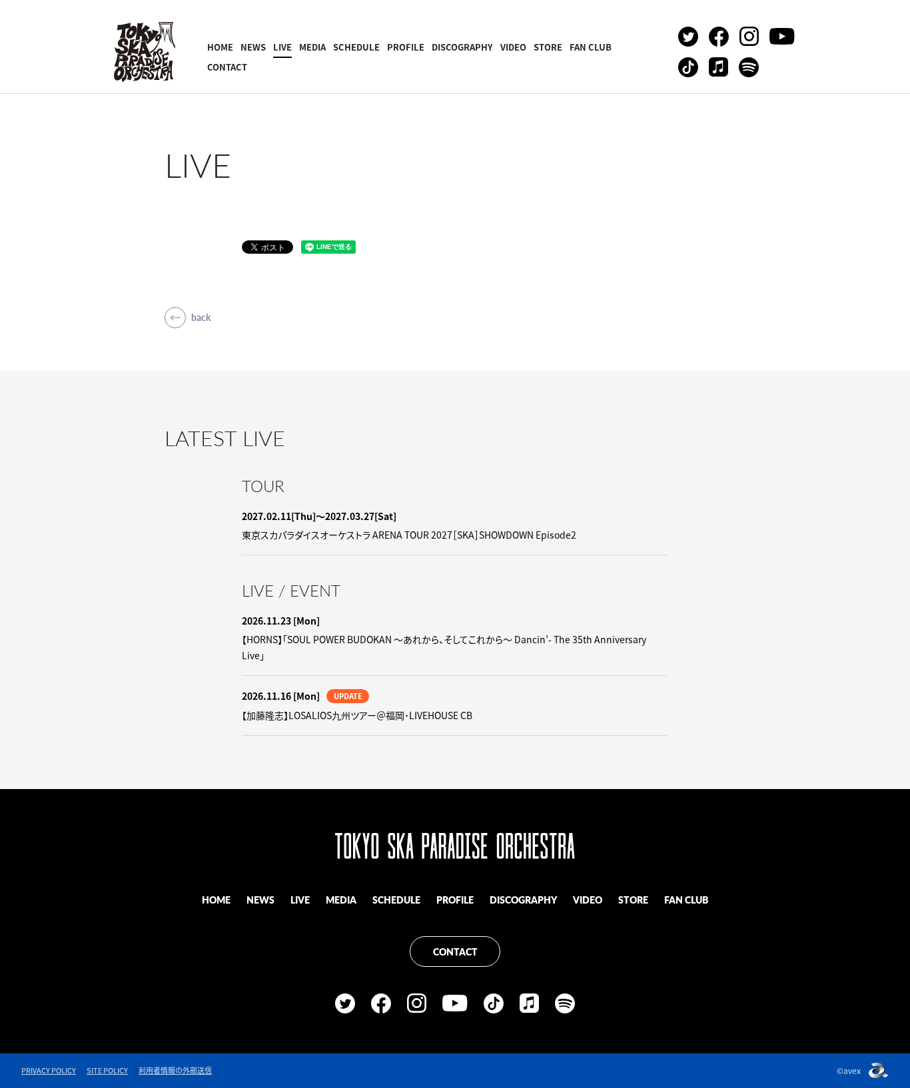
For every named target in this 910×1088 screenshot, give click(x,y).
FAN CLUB (591, 47)
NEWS (253, 47)
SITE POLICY (107, 1070)
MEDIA (312, 47)
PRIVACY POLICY (48, 1070)
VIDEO (513, 47)
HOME (220, 47)
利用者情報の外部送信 (175, 1070)
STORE (548, 47)
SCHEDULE (356, 47)
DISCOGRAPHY (462, 47)
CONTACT (227, 67)
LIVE (282, 47)
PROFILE (405, 47)
